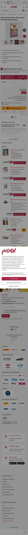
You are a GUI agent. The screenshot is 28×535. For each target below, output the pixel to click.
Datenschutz (11, 286)
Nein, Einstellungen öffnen (14, 282)
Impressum (17, 286)
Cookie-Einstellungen (7, 274)
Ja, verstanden (14, 278)
